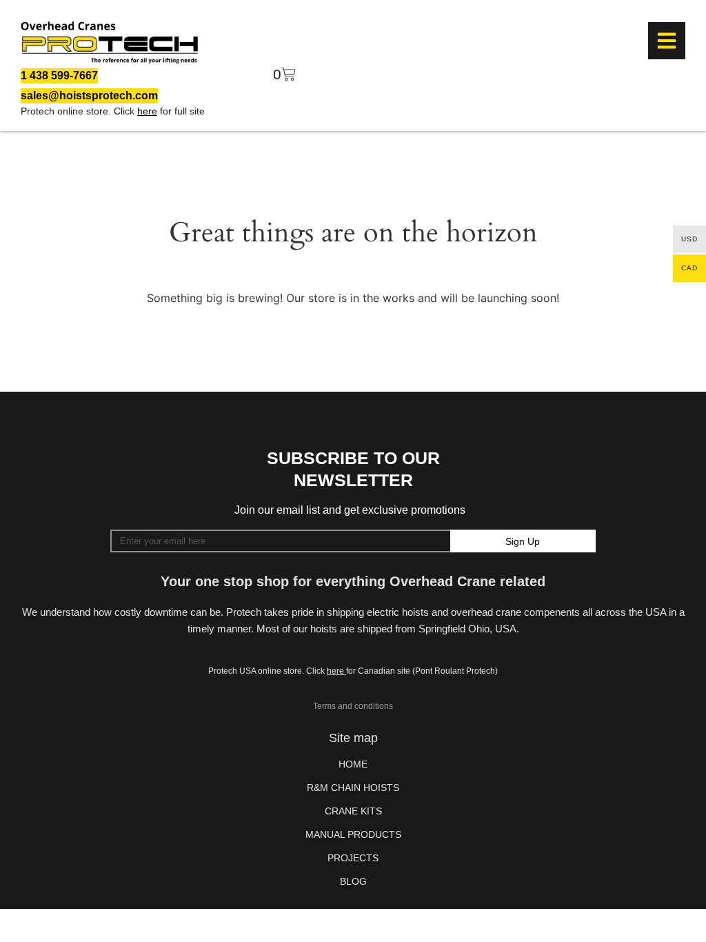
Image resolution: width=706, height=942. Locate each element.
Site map (353, 738)
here (147, 111)
